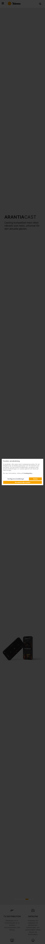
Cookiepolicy (27, 473)
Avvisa (35, 479)
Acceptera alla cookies (22, 482)
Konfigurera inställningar (16, 479)
